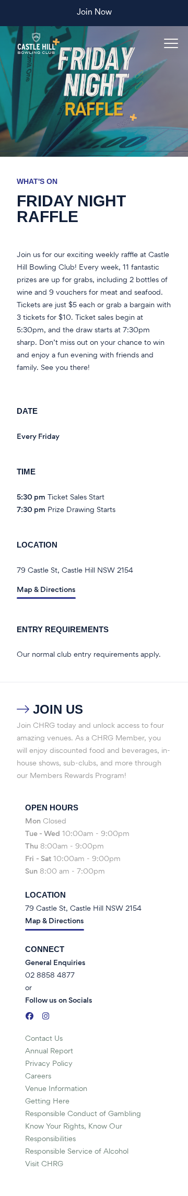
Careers (38, 1076)
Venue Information (56, 1089)
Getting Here (47, 1101)
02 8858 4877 (50, 975)
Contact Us (44, 1039)
